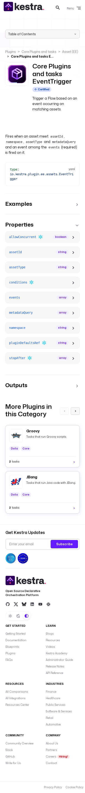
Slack (9, 750)
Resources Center (17, 705)
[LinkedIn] (32, 604)
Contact (51, 763)
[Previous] (64, 411)
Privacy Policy (53, 787)
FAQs (9, 660)
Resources (53, 640)
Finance (51, 692)
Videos (50, 647)
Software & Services (59, 711)
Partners (51, 750)
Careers (57, 756)
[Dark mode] (18, 616)
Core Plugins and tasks (39, 51)
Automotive (53, 724)
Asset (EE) (70, 51)
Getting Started (15, 634)
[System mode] (26, 616)
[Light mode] (10, 616)
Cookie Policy (74, 787)
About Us (52, 743)
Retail (49, 718)
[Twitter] (16, 604)
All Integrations (15, 698)
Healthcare (53, 698)
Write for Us (13, 763)
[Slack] (48, 604)
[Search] (58, 8)
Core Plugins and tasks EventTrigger (32, 56)
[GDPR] (23, 558)
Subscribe (64, 544)
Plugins (10, 51)
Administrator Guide (59, 660)
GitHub (10, 756)
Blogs (50, 634)
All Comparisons (16, 692)
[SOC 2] (10, 558)
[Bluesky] (24, 604)
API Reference (54, 673)
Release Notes (55, 666)
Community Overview (19, 743)
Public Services (56, 705)
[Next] (75, 411)
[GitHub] (7, 604)
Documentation (15, 640)
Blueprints (12, 647)
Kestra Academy (56, 653)
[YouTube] (40, 604)
